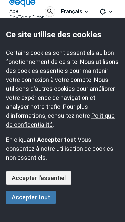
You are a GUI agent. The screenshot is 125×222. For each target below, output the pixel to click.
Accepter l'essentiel (39, 177)
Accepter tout (31, 197)
